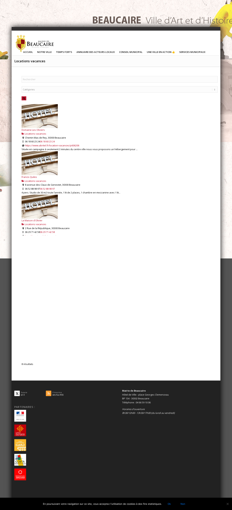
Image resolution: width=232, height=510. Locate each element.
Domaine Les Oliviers (33, 129)
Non (183, 503)
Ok (169, 503)
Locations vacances (35, 133)
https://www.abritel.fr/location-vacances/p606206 (52, 145)
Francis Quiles (29, 177)
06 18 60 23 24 (47, 141)
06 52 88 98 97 (47, 188)
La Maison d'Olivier (32, 220)
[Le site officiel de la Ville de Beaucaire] (35, 43)
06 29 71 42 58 (47, 232)
